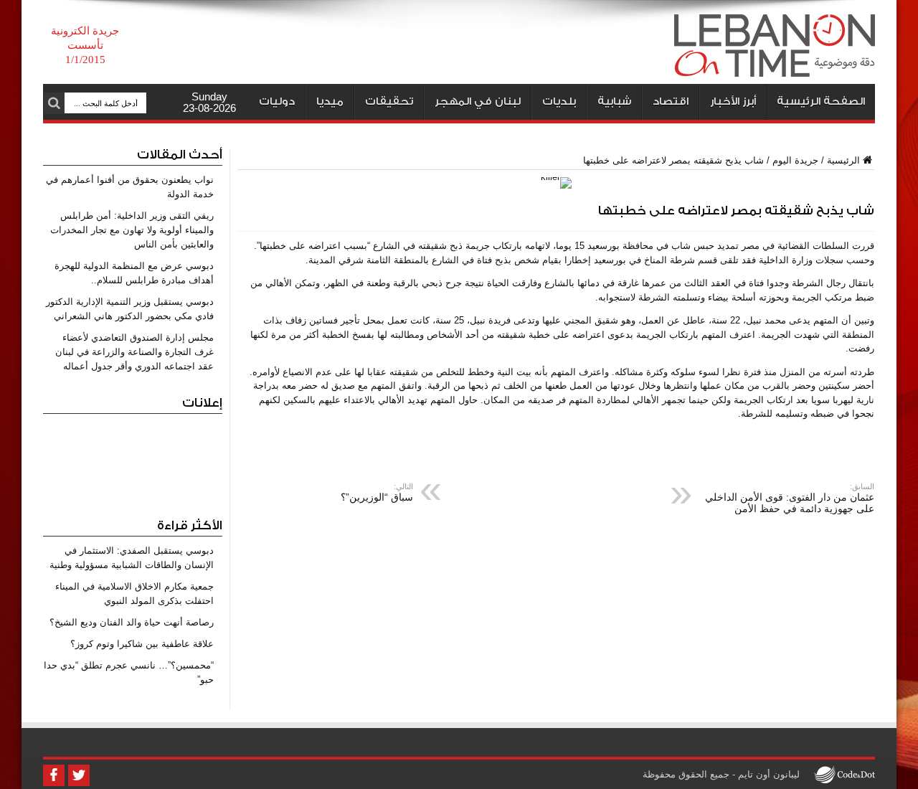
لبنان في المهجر (478, 101)
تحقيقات (389, 101)
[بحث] (54, 103)
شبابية (614, 101)
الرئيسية (843, 160)
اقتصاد (670, 101)
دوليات (277, 101)
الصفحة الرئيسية (821, 101)
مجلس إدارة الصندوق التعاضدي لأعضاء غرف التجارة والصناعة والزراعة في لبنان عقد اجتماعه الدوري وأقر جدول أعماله (134, 352)
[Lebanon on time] (774, 66)
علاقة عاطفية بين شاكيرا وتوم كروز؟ (142, 643)
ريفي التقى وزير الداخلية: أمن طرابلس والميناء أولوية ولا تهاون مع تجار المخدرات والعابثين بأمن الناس (132, 230)
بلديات (559, 101)
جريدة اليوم (795, 160)
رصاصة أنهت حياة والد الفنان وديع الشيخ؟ (131, 622)
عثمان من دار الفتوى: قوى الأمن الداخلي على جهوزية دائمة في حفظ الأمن (789, 498)
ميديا (330, 101)
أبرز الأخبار (733, 101)
